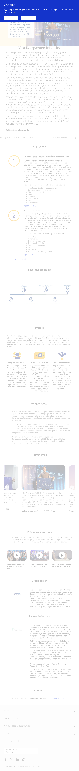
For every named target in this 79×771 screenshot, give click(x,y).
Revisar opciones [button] (44, 18)
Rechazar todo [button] (28, 18)
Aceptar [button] (11, 18)
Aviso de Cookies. (9, 13)
